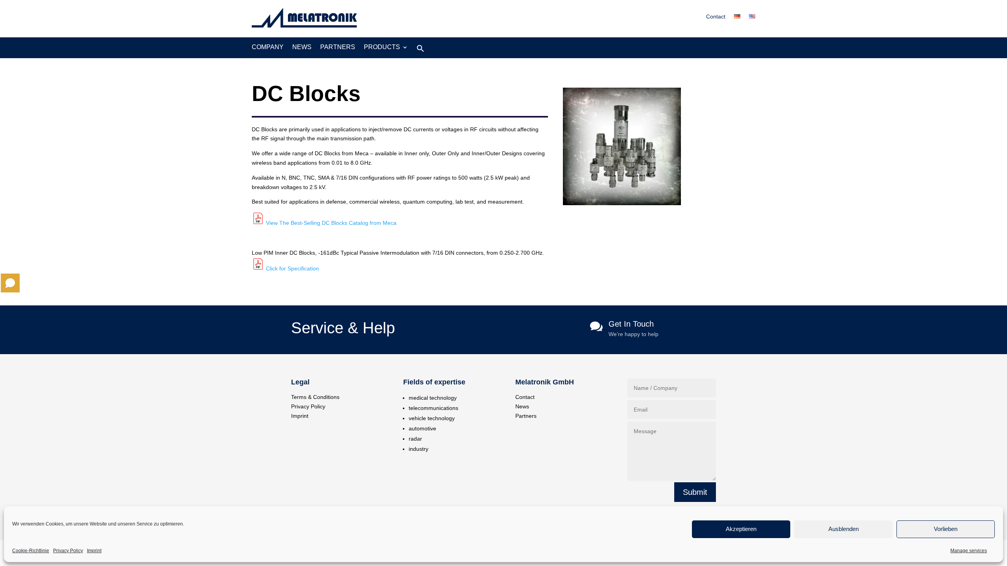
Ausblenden (843, 529)
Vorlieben (945, 529)
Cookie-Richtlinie (30, 550)
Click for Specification (292, 268)
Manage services (968, 550)
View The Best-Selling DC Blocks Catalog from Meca (331, 223)
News (302, 47)
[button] (420, 50)
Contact (715, 17)
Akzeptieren (741, 529)
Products (382, 47)
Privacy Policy (68, 550)
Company (268, 47)
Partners (337, 47)
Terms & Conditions (315, 397)
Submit (695, 492)
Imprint (94, 550)
